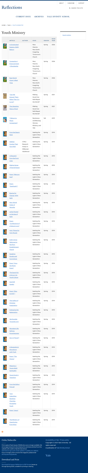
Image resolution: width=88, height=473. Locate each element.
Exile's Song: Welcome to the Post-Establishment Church (14, 244)
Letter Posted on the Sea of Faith (13, 214)
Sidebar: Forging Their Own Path (13, 144)
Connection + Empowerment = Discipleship (14, 64)
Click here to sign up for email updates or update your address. (20, 450)
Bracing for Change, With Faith (13, 195)
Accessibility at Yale (52, 440)
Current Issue (23, 16)
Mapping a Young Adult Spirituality (13, 368)
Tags (9, 25)
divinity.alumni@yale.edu (9, 454)
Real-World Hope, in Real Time (13, 80)
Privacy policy (64, 440)
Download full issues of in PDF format (16, 464)
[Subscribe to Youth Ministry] (2, 431)
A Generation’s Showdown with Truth (14, 349)
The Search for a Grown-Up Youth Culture (14, 275)
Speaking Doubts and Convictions (13, 256)
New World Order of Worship (13, 205)
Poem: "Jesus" (13, 410)
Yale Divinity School (58, 16)
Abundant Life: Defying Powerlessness (14, 331)
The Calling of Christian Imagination (13, 303)
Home (4, 25)
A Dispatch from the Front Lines (14, 158)
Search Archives (67, 35)
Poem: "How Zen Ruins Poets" (13, 266)
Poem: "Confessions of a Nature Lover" (14, 223)
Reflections (12, 7)
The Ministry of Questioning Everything (14, 422)
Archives (39, 16)
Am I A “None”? (14, 338)
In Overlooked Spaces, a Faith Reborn (14, 47)
